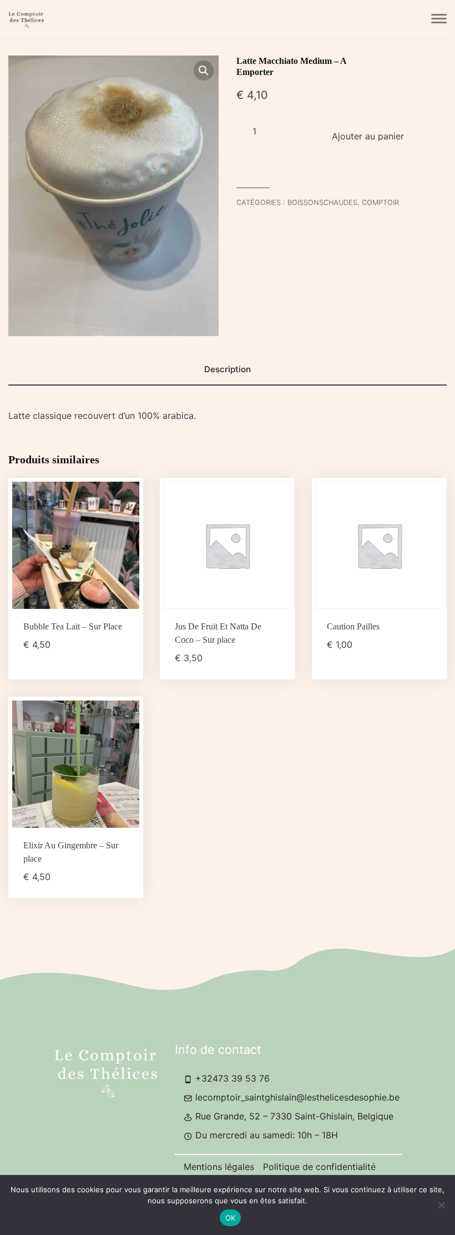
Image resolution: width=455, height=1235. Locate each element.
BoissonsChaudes (322, 202)
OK (230, 1217)
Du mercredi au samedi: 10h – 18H (265, 1135)
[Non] (441, 1205)
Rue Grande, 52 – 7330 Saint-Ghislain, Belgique (293, 1116)
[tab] (227, 370)
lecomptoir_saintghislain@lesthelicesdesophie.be (296, 1097)
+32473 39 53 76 (231, 1078)
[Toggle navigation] (439, 19)
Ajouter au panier (368, 136)
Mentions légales (219, 1166)
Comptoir (380, 202)
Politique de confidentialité (319, 1166)
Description (227, 369)
